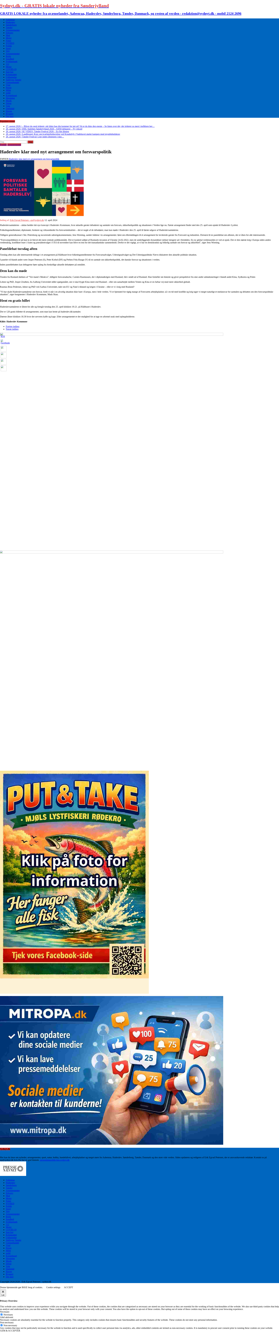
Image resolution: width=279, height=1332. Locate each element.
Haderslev (10, 22)
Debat (8, 103)
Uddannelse (11, 77)
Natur (8, 40)
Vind (8, 85)
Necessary (8, 1314)
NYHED (10, 43)
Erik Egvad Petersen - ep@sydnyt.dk (27, 220)
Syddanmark (11, 61)
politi (8, 93)
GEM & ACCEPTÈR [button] (10, 1330)
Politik (9, 46)
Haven (9, 111)
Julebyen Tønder (13, 80)
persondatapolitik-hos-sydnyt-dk (54, 1160)
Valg (8, 106)
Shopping (10, 98)
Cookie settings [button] (53, 1287)
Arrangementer (13, 30)
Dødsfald (10, 108)
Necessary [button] (4, 1312)
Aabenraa (10, 19)
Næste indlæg (12, 329)
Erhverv (9, 33)
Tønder (9, 27)
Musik (9, 100)
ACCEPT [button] (68, 1287)
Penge (8, 87)
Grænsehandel (12, 82)
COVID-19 (11, 69)
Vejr (8, 51)
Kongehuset (11, 95)
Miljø (8, 90)
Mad (8, 35)
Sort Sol (9, 72)
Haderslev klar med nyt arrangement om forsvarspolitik (34, 159)
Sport (8, 48)
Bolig (8, 56)
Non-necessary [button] (7, 1322)
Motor (8, 38)
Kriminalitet (11, 74)
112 (7, 64)
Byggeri (9, 114)
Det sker (10, 116)
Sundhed (10, 59)
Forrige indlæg (12, 326)
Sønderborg (11, 25)
